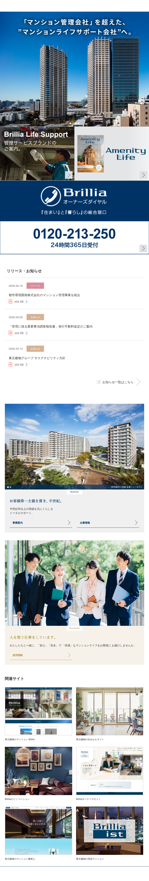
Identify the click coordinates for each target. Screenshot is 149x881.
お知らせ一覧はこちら (117, 382)
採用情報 (18, 655)
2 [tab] (73, 123)
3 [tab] (76, 123)
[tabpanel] (74, 69)
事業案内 (18, 522)
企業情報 (85, 522)
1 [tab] (70, 123)
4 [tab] (78, 123)
